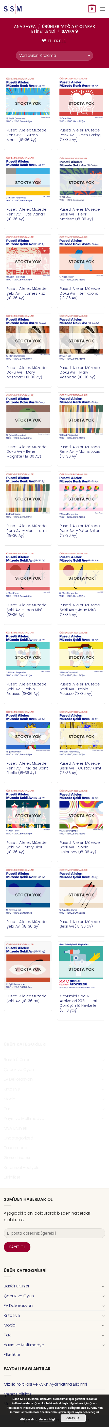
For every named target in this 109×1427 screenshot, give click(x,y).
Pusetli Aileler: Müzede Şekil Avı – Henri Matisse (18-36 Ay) (80, 214)
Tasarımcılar (16, 1148)
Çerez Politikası (18, 1394)
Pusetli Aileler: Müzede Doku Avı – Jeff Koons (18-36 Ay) (80, 293)
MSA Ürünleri (15, 1128)
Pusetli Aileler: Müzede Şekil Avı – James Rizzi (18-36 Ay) (27, 293)
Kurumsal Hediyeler (22, 1167)
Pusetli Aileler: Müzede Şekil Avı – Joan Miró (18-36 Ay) (27, 610)
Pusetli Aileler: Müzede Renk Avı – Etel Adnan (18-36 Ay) (27, 214)
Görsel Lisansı (17, 1158)
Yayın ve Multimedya (24, 1118)
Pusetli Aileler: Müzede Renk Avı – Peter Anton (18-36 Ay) (80, 531)
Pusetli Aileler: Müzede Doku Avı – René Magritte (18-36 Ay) (27, 452)
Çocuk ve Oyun (19, 1069)
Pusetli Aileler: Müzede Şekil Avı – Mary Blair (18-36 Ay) (27, 847)
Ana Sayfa (25, 26)
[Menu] (102, 9)
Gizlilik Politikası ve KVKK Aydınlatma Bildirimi (45, 1384)
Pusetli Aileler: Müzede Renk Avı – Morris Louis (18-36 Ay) (80, 452)
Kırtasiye (12, 1089)
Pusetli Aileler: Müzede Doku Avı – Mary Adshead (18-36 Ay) (27, 372)
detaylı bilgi (47, 1419)
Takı (7, 1109)
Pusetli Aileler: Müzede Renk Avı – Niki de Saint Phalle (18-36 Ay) (27, 768)
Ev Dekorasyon (18, 1079)
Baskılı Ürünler (16, 1060)
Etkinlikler (12, 1177)
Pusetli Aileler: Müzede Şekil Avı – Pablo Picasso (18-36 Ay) (27, 689)
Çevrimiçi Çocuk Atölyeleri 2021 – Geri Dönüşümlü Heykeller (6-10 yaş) (79, 1003)
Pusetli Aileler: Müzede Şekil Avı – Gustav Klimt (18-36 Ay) (80, 768)
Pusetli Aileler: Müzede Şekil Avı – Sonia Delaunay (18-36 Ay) (80, 847)
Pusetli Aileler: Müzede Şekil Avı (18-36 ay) (27, 924)
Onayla (73, 1418)
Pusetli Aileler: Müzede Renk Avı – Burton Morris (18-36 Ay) (27, 135)
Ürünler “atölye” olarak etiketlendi (63, 29)
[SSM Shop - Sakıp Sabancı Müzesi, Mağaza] (25, 9)
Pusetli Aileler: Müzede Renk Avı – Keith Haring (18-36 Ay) (80, 135)
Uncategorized (18, 1138)
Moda (9, 1099)
